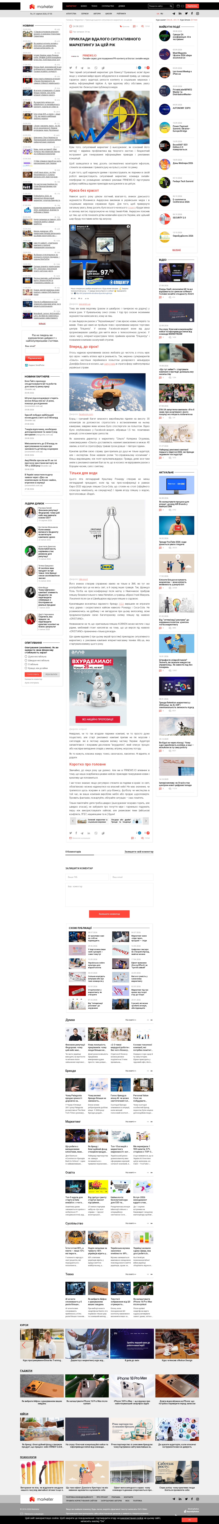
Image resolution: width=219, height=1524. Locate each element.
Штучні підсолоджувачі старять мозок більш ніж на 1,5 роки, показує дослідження (41, 401)
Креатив (125, 27)
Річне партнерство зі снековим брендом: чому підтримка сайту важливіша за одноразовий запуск (132, 1445)
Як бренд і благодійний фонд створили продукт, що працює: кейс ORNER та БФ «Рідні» (42, 1445)
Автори (97, 14)
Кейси (24, 1414)
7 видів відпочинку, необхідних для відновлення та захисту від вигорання (41, 432)
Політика (137, 1501)
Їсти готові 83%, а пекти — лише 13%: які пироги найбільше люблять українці (47, 116)
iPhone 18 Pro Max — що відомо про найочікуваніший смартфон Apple (132, 1402)
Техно (94, 6)
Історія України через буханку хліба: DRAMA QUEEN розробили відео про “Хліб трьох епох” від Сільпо (47, 57)
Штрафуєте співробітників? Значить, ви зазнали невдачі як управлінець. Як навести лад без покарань (175, 663)
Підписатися (35, 358)
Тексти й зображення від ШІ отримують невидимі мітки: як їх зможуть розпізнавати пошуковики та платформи (47, 304)
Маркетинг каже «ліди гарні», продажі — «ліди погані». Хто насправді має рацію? (139, 942)
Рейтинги (121, 14)
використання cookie (131, 1518)
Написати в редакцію (81, 838)
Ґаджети (26, 1370)
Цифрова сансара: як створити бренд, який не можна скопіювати (140, 953)
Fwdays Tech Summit (183, 181)
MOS (127, 1501)
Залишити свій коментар (139, 852)
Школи (108, 14)
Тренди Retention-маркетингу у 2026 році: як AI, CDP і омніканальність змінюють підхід (176, 705)
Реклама (116, 1497)
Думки (121, 6)
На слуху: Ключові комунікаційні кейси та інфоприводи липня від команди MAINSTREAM (175, 331)
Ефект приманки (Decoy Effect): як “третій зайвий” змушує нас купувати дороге (139, 967)
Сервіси (84, 14)
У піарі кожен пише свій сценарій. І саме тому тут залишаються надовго (97, 954)
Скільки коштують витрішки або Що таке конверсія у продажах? (96, 980)
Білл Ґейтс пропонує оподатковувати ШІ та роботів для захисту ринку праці (40, 384)
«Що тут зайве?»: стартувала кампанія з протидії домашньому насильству (46, 245)
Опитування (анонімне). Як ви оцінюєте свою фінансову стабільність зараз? (41, 650)
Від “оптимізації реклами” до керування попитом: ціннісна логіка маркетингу (96, 1008)
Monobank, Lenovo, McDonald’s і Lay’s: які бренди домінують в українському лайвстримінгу (47, 316)
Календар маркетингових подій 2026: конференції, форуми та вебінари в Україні (47, 210)
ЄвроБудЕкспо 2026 (183, 236)
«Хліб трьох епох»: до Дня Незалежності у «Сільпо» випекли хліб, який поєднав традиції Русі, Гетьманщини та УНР (46, 174)
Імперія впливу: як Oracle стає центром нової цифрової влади (175, 784)
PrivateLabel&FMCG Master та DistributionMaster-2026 (182, 93)
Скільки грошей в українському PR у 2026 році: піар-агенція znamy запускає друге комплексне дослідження (47, 268)
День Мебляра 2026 (183, 163)
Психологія (28, 1457)
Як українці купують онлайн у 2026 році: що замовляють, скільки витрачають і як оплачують (46, 45)
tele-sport (83, 579)
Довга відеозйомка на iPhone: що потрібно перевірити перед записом (177, 1402)
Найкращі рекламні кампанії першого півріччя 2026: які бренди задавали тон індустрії (176, 452)
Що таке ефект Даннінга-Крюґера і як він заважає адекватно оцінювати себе (87, 1488)
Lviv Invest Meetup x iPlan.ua (182, 72)
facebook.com (86, 414)
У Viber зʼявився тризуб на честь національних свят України (47, 162)
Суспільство (108, 6)
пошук (171, 6)
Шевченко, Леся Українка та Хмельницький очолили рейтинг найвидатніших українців (47, 140)
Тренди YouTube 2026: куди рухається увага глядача (172, 543)
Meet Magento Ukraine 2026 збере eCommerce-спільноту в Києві (182, 56)
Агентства (71, 14)
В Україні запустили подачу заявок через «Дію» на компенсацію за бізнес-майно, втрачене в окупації (40, 478)
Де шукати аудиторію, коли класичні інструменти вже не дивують (177, 1445)
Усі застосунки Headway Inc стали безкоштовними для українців (46, 186)
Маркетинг (71, 6)
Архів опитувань (32, 683)
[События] (182, 6)
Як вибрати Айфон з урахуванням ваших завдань (42, 1402)
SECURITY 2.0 (179, 217)
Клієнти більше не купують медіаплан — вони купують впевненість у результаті (173, 582)
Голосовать (33, 674)
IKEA (121, 603)
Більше (42, 324)
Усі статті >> (130, 1020)
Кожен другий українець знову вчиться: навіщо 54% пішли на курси (47, 292)
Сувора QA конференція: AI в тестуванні (182, 36)
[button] (151, 1020)
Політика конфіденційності (79, 1497)
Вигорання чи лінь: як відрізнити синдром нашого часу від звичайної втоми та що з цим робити (42, 1488)
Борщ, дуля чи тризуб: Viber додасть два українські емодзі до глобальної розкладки (47, 151)
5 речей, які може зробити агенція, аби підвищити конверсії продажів (139, 1008)
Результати (51, 674)
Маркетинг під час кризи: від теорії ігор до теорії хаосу (139, 993)
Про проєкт (102, 1497)
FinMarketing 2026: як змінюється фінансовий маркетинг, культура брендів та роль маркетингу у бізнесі (47, 198)
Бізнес (84, 6)
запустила (109, 363)
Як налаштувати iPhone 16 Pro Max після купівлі (86, 1402)
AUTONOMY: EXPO (182, 108)
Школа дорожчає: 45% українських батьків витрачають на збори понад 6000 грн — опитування (47, 233)
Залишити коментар (109, 914)
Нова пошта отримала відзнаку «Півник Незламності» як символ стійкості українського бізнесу (47, 81)
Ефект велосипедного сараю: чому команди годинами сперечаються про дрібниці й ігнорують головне (132, 1488)
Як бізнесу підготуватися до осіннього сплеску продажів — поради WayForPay (47, 257)
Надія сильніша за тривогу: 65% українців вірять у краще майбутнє (47, 221)
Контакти (128, 1497)
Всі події (177, 250)
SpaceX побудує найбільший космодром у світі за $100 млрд (41, 416)
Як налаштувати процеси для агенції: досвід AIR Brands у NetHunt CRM (174, 504)
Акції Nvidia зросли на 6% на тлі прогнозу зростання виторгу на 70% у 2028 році (41, 463)
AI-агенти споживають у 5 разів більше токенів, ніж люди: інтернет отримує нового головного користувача (47, 92)
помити (132, 207)
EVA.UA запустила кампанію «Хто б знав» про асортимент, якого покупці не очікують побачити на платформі (176, 413)
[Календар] (178, 6)
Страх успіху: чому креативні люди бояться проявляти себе (177, 1488)
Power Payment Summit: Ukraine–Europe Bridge (181, 128)
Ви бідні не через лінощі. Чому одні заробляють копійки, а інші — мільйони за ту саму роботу (176, 745)
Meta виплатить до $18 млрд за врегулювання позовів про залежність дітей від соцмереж (41, 446)
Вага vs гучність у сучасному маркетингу (139, 978)
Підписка (192, 6)
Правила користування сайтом (81, 1501)
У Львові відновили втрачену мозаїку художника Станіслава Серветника (47, 34)
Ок (189, 1520)
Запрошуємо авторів (111, 1501)
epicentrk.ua (84, 304)
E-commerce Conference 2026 (181, 200)
